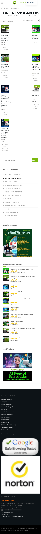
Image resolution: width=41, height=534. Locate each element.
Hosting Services (11, 182)
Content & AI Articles (12, 175)
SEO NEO (7, 209)
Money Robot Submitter (13, 192)
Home (3, 8)
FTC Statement (5, 419)
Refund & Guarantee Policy (8, 424)
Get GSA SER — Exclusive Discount (5, 145)
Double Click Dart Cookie (8, 412)
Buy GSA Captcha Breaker (36, 105)
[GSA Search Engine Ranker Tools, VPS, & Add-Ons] (17, 243)
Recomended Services (12, 202)
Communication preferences (9, 407)
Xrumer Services (11, 216)
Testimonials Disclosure (8, 430)
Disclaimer (4, 409)
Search (34, 160)
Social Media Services (12, 212)
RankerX (8, 199)
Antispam (4, 401)
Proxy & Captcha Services (14, 195)
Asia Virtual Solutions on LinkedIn (13, 516)
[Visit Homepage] (22, 3)
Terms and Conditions (7, 427)
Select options (5, 48)
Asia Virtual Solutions (7, 404)
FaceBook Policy (6, 417)
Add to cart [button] (6, 113)
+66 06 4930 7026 (8, 512)
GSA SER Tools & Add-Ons (13, 178)
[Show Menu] (2, 3)
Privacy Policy (5, 422)
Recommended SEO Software (15, 205)
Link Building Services (13, 188)
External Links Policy (6, 414)
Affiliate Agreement (6, 399)
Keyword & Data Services (13, 185)
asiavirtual (4, 514)
